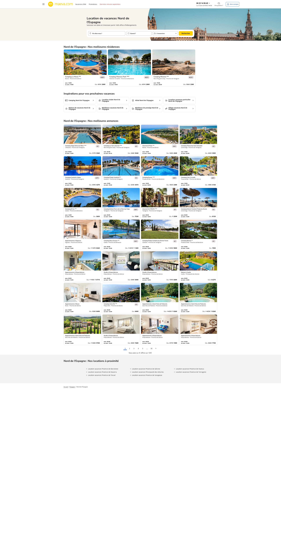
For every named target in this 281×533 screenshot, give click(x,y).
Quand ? (133, 33)
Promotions (93, 4)
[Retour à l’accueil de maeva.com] (60, 4)
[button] (43, 4)
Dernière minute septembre (110, 4)
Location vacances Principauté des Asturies (148, 372)
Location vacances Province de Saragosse (147, 375)
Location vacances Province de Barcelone (103, 369)
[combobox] (106, 33)
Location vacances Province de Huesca (190, 369)
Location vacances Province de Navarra (102, 372)
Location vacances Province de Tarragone (191, 372)
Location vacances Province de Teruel (101, 375)
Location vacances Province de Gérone (146, 369)
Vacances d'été (80, 4)
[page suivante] (156, 348)
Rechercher (186, 33)
